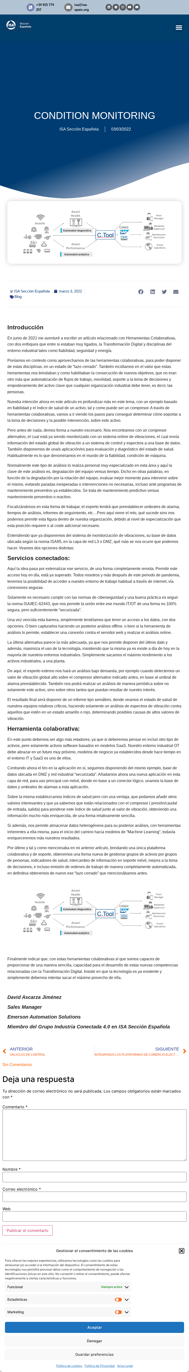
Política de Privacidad (100, 1366)
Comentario (15, 1107)
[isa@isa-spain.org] (68, 7)
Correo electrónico (21, 1189)
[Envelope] (137, 7)
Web (6, 1209)
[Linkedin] (109, 7)
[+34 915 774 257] (30, 7)
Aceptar (94, 1327)
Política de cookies (69, 1366)
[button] (181, 1250)
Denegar (94, 1341)
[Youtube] (129, 7)
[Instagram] (123, 7)
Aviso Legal (125, 1366)
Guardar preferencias (94, 1354)
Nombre (11, 1169)
